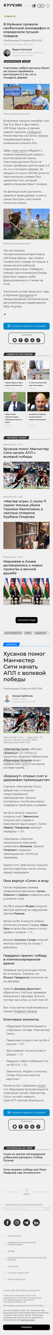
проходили (26, 295)
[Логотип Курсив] (12, 5)
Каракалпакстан (12, 61)
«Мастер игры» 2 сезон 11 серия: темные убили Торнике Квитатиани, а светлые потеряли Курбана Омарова (24, 509)
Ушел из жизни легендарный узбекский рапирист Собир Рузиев (24, 1157)
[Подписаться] (47, 1208)
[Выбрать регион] (34, 6)
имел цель (19, 150)
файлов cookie (27, 1320)
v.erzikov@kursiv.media (22, 55)
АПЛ (25, 764)
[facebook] (7, 1222)
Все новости (13, 633)
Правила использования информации (22, 1244)
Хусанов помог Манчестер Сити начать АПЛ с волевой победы (26, 453)
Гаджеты (40, 633)
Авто (28, 633)
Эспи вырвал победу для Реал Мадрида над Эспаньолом (24, 1171)
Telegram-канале (25, 1011)
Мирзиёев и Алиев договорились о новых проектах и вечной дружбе (22, 567)
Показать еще (26, 620)
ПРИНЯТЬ (26, 1327)
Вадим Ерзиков (22, 49)
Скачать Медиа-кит (18, 1273)
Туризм (26, 61)
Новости (9, 16)
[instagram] (16, 1222)
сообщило (34, 132)
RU (40, 6)
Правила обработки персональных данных (27, 1259)
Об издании (14, 1236)
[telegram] (26, 1222)
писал (41, 1085)
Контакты (13, 1267)
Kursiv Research (17, 1279)
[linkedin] (36, 1222)
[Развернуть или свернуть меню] (48, 6)
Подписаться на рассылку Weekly (24, 1205)
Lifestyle (11, 644)
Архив (11, 1251)
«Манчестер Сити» (16, 749)
